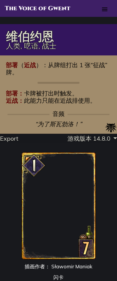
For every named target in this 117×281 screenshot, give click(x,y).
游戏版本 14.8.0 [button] (90, 138)
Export (9, 138)
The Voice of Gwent (37, 8)
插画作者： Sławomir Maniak (58, 266)
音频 (58, 113)
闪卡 (58, 277)
